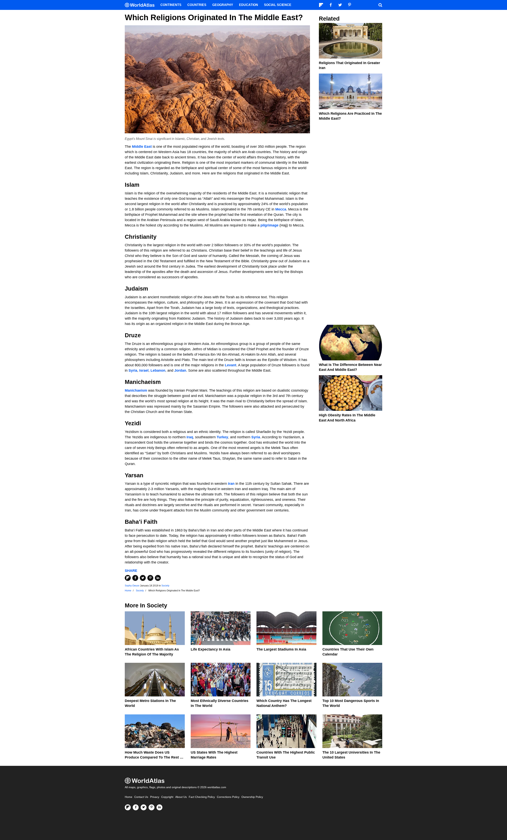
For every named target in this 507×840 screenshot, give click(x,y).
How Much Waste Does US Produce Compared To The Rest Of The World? (154, 757)
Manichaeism (136, 390)
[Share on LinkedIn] (158, 578)
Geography (222, 5)
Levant (230, 365)
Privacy (154, 796)
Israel (144, 370)
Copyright (167, 796)
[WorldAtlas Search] (380, 5)
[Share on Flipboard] (128, 578)
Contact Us (141, 796)
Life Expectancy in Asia (210, 649)
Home (128, 796)
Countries (196, 5)
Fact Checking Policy (202, 796)
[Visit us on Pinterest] (151, 807)
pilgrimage (269, 225)
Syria (133, 370)
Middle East (142, 147)
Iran (231, 484)
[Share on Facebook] (135, 578)
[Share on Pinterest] (150, 578)
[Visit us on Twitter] (144, 807)
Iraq (190, 437)
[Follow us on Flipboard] (128, 807)
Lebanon (158, 370)
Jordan (180, 370)
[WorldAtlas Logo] (141, 5)
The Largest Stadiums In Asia (281, 649)
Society (165, 585)
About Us (181, 796)
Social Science (277, 5)
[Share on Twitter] (143, 578)
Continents (170, 5)
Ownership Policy (252, 796)
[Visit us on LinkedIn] (159, 807)
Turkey (222, 437)
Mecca (280, 209)
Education (248, 5)
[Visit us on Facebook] (136, 807)
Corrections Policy (228, 796)
